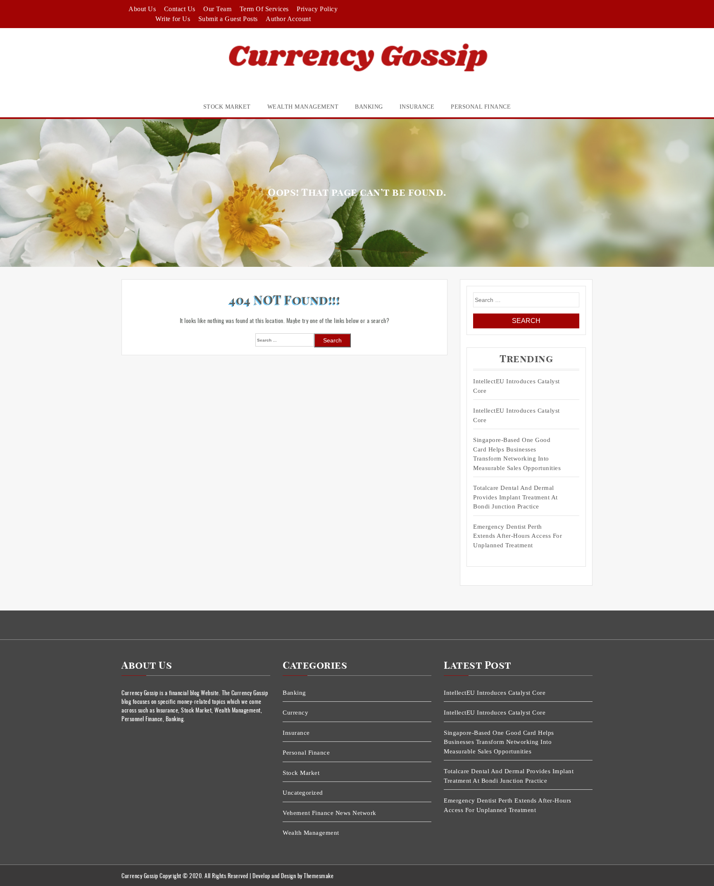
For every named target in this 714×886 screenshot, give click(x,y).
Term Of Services (264, 8)
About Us (142, 8)
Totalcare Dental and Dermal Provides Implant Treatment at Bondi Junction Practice (515, 497)
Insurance (417, 107)
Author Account (288, 18)
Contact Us (179, 8)
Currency (295, 712)
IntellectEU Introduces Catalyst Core (516, 386)
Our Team (217, 8)
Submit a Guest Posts (228, 18)
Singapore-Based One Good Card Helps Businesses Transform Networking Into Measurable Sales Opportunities (517, 454)
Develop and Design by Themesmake (292, 875)
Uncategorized (303, 792)
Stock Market (227, 107)
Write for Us (172, 18)
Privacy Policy (317, 8)
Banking (369, 107)
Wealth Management (303, 107)
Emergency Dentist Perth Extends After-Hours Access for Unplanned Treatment (517, 536)
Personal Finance (481, 107)
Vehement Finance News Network (329, 813)
